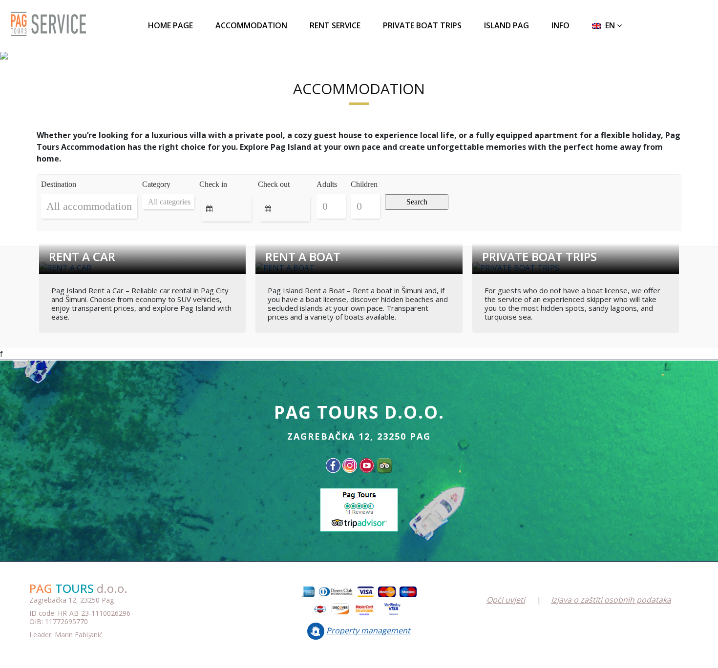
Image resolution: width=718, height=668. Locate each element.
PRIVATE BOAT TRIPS (422, 25)
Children (364, 184)
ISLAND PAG (506, 25)
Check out (274, 184)
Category (156, 184)
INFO (560, 25)
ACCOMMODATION (251, 25)
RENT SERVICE (335, 25)
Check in (213, 184)
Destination (58, 184)
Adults (327, 184)
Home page (170, 25)
